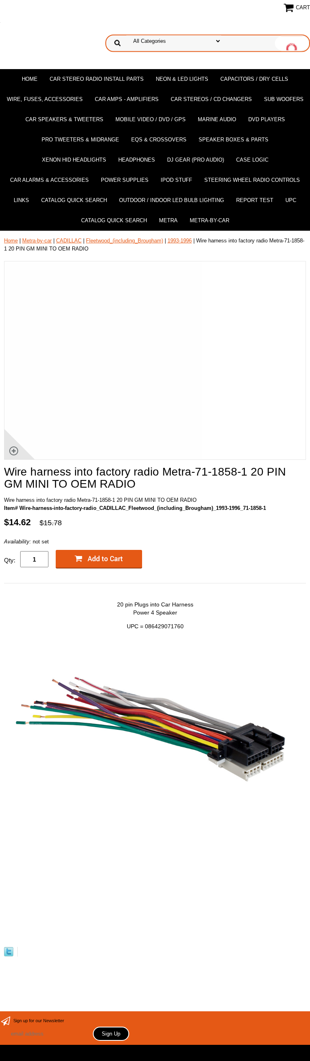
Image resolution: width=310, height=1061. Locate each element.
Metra (168, 220)
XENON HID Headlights (74, 160)
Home (30, 79)
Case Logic (252, 160)
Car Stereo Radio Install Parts (97, 79)
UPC (290, 200)
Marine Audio (217, 119)
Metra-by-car (209, 220)
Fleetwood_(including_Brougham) (124, 241)
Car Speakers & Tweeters (64, 119)
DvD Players (266, 119)
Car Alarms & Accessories (49, 180)
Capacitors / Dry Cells (254, 79)
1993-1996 (180, 241)
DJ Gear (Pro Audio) (195, 160)
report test (254, 200)
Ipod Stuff (176, 180)
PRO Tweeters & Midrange (80, 140)
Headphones (136, 160)
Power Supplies (125, 180)
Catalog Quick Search (74, 200)
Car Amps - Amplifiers (127, 99)
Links (21, 200)
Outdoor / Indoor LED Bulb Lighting (171, 200)
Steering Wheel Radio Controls (252, 180)
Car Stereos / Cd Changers (211, 99)
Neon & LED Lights (182, 79)
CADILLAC (69, 241)
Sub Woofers (284, 99)
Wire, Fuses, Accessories (45, 99)
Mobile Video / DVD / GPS (150, 119)
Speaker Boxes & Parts (233, 140)
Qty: (9, 560)
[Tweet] (8, 955)
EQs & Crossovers (158, 140)
